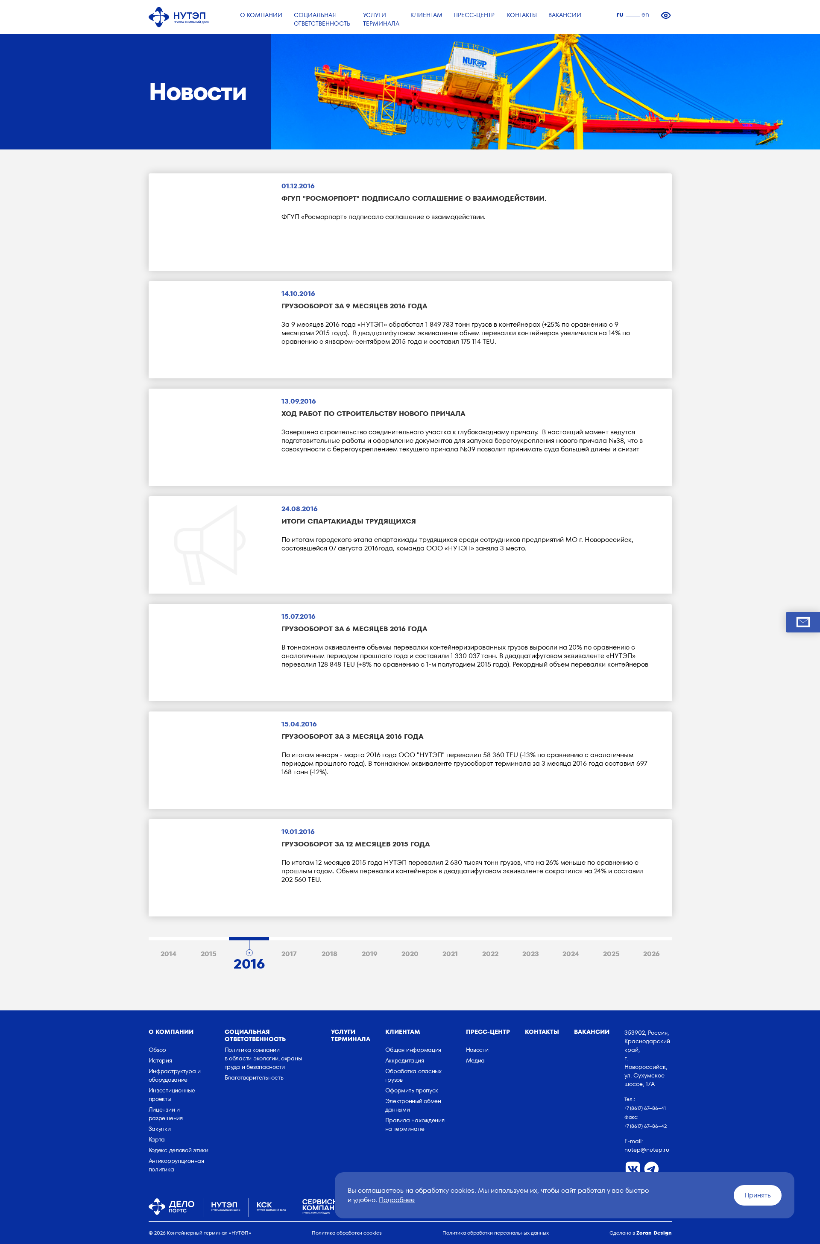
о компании (171, 1031)
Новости (477, 1049)
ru (620, 14)
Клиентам (402, 1031)
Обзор (158, 1049)
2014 (168, 954)
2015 (209, 954)
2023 (530, 954)
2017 (289, 954)
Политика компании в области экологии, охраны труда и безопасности (263, 1058)
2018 (329, 954)
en (645, 14)
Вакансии (591, 1031)
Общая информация (413, 1049)
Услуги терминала (350, 1035)
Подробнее (397, 1200)
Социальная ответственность (255, 1035)
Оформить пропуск (412, 1090)
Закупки (160, 1128)
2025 (611, 954)
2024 (570, 954)
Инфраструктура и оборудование (175, 1075)
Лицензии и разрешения (166, 1113)
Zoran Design (654, 1232)
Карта (157, 1139)
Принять (757, 1195)
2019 (370, 954)
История (160, 1060)
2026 (651, 954)
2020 (410, 954)
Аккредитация (404, 1060)
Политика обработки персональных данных (495, 1232)
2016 (249, 961)
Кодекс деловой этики (178, 1150)
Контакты (542, 1031)
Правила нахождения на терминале (415, 1124)
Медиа (475, 1060)
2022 (490, 954)
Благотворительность (254, 1077)
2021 (450, 954)
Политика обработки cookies (347, 1232)
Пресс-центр (488, 1031)
